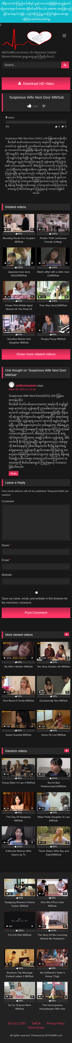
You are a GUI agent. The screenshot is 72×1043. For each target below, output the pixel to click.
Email (6, 560)
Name (6, 545)
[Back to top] (61, 1033)
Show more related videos (36, 354)
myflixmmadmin (26, 385)
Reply (13, 473)
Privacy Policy (55, 1023)
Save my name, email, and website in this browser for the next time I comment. (34, 600)
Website (7, 574)
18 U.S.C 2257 (17, 1023)
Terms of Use (36, 1027)
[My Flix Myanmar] (29, 39)
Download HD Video (38, 84)
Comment (8, 501)
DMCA (36, 1023)
